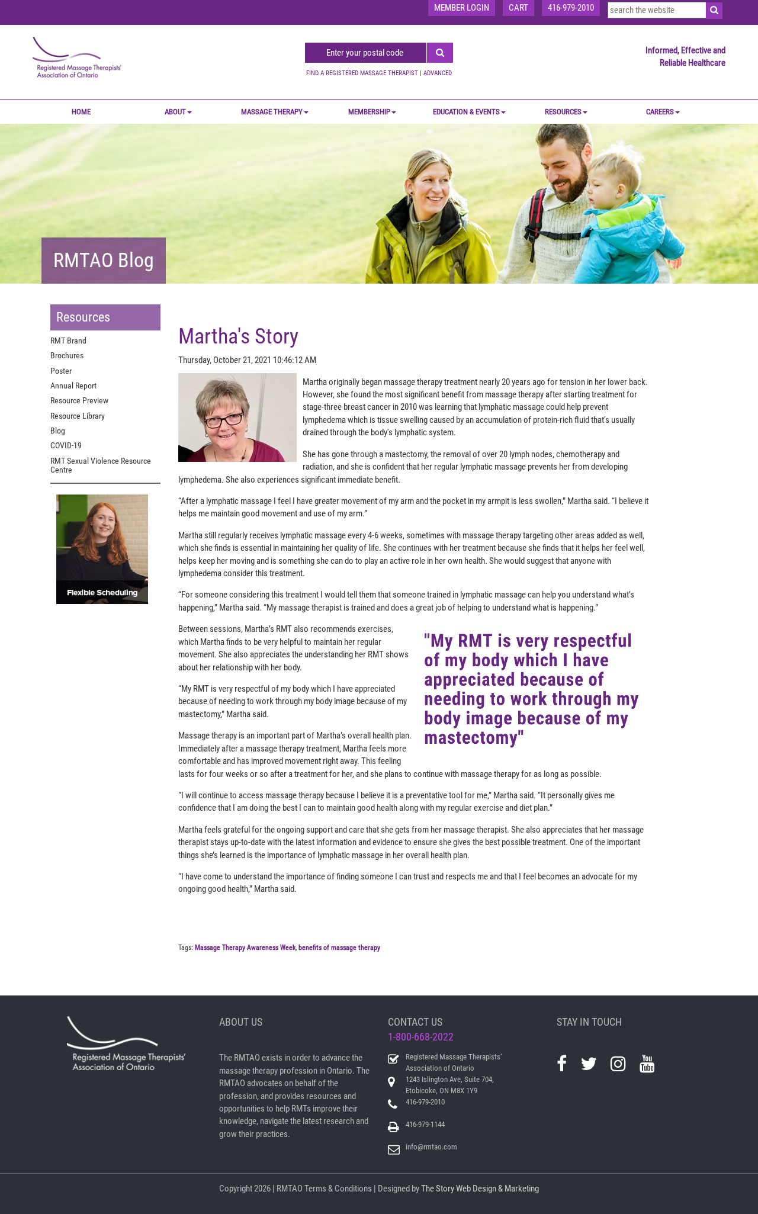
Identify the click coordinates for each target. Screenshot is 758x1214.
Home (81, 111)
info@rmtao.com (431, 1146)
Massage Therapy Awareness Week (245, 947)
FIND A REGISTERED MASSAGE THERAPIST (362, 73)
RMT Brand (68, 340)
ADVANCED (437, 73)
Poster (61, 370)
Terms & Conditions (338, 1188)
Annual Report (73, 385)
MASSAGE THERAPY (272, 111)
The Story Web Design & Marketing (480, 1188)
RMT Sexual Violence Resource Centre (100, 465)
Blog (57, 430)
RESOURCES (563, 111)
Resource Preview (79, 400)
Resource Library (77, 415)
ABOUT (175, 111)
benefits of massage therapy (339, 947)
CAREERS (660, 111)
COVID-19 (66, 445)
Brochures (66, 355)
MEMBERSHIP (369, 111)
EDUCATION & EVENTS (466, 111)
